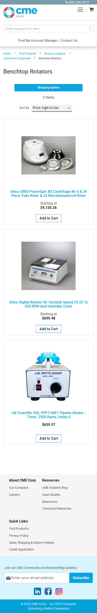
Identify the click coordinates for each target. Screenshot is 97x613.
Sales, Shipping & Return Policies (31, 542)
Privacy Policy (18, 535)
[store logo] (20, 12)
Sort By (24, 108)
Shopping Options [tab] (49, 87)
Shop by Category (55, 53)
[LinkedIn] (37, 592)
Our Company (18, 487)
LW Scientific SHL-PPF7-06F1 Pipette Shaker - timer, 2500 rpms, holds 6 (49, 415)
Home (7, 53)
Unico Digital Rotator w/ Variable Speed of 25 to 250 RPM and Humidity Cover (48, 304)
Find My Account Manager (38, 40)
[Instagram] (59, 592)
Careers (14, 494)
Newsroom (50, 501)
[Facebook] (48, 592)
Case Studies (51, 494)
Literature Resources (56, 508)
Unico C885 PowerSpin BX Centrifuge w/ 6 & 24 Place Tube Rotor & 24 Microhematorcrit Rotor (48, 194)
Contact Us (69, 40)
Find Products (27, 53)
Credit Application (21, 549)
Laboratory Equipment (17, 58)
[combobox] (48, 28)
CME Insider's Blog (55, 487)
